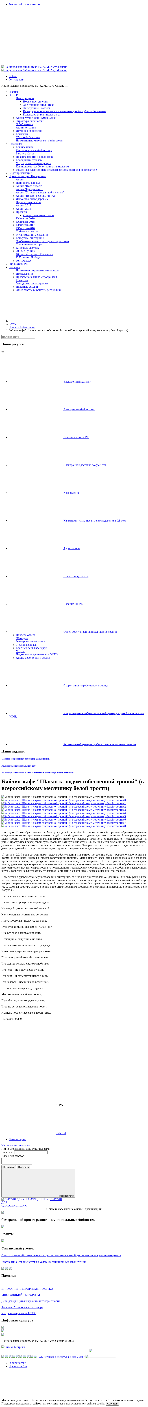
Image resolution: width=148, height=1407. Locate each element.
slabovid (61, 1133)
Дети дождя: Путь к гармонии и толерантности (30, 1301)
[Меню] (66, 86)
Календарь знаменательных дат (18, 765)
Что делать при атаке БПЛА (18, 1313)
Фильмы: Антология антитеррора (22, 1307)
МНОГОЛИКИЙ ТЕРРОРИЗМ (20, 1294)
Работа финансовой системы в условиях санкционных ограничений (43, 1261)
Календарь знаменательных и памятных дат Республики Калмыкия (37, 772)
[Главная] (36, 320)
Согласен (112, 1403)
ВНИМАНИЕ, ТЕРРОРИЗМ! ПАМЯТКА (27, 1288)
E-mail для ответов (13, 1155)
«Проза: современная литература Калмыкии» (25, 758)
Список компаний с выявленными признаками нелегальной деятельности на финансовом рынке (61, 1255)
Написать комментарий (15, 1145)
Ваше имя (7, 1152)
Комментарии (17, 1139)
